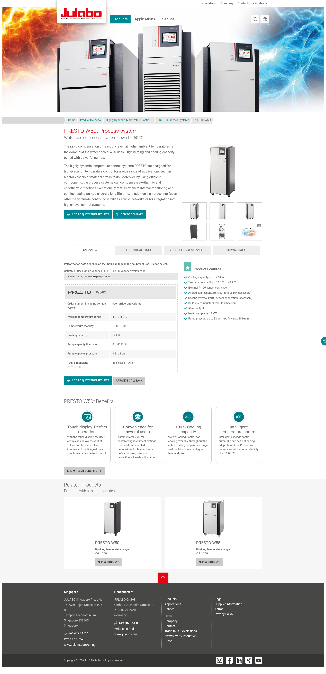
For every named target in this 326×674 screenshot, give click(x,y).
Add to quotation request (90, 214)
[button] (222, 171)
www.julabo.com (125, 634)
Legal (218, 599)
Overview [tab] (89, 250)
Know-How (209, 3)
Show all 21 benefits (82, 470)
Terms (219, 609)
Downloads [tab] (236, 250)
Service (168, 19)
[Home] (81, 11)
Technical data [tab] (138, 250)
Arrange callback (129, 380)
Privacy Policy (224, 614)
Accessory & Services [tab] (187, 250)
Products (120, 19)
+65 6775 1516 (78, 633)
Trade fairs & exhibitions (181, 631)
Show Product (108, 562)
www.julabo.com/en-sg (79, 644)
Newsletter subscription (181, 636)
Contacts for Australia (252, 3)
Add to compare (132, 214)
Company (226, 3)
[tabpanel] (163, 326)
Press (168, 641)
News (168, 616)
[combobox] (121, 276)
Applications (145, 19)
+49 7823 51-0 (128, 623)
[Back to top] (163, 578)
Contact (170, 626)
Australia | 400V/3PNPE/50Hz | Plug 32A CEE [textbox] (89, 276)
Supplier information (228, 604)
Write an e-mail (74, 639)
